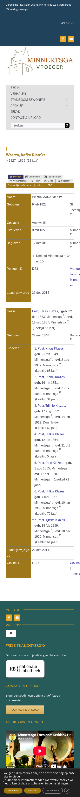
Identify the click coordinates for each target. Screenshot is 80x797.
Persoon (17, 177)
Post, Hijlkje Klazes (51, 434)
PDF (50, 185)
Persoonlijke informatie (19, 185)
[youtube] (71, 39)
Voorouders (34, 177)
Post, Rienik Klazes (51, 377)
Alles (39, 185)
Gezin (50, 181)
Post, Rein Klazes (50, 462)
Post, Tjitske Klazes (51, 520)
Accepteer (13, 790)
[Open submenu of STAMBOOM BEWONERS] (67, 100)
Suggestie (65, 181)
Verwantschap (20, 181)
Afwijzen (32, 790)
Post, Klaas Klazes (45, 311)
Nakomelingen (54, 177)
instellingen (60, 783)
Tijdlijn (37, 181)
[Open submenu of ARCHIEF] (67, 106)
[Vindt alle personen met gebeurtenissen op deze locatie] (71, 215)
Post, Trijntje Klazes (51, 405)
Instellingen (52, 790)
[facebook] (63, 39)
